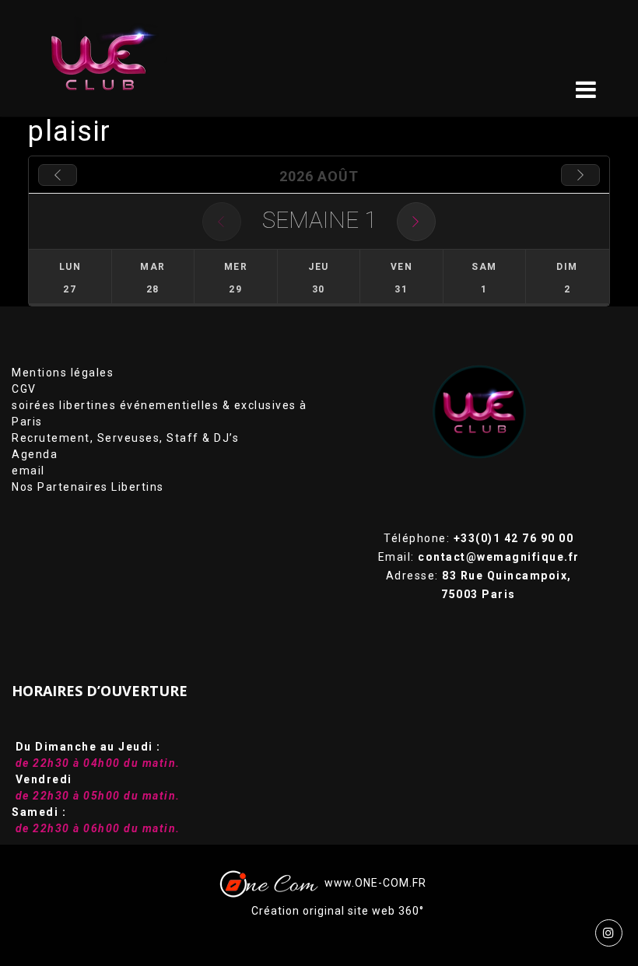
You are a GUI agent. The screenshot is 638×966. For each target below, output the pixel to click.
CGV (24, 389)
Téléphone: (478, 538)
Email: (479, 557)
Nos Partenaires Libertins (88, 487)
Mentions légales (63, 372)
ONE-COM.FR (390, 883)
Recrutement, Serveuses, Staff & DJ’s (125, 438)
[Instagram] (608, 933)
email (28, 470)
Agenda (35, 454)
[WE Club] (110, 58)
